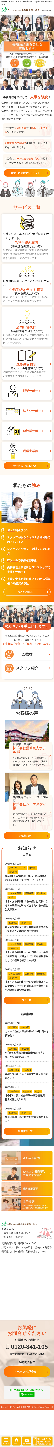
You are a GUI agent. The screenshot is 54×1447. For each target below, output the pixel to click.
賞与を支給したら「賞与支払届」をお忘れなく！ (26, 1076)
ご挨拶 (27, 654)
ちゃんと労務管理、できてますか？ (27, 1174)
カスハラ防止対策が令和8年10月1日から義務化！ (27, 1033)
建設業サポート (33, 431)
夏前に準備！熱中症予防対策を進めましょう (26, 1119)
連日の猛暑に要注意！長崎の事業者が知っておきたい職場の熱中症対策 (26, 929)
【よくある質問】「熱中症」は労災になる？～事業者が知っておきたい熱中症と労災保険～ (26, 905)
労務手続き (14, 1070)
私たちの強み (25, 592)
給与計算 (13, 872)
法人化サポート (33, 411)
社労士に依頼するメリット (25, 173)
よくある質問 (15, 893)
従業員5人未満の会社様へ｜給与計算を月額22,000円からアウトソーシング (26, 878)
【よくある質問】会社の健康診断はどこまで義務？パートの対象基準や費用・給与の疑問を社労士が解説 (26, 985)
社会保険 (27, 1070)
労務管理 (29, 944)
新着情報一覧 (25, 1131)
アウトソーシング (17, 868)
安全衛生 (41, 893)
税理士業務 (30, 451)
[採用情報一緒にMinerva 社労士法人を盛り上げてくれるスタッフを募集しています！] (27, 1204)
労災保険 (29, 893)
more (27, 238)
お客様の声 (25, 835)
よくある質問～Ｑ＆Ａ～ (27, 1158)
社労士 (32, 868)
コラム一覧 (25, 1000)
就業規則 (13, 1027)
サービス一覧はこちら (25, 466)
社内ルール (26, 923)
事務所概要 (27, 1189)
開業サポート (32, 390)
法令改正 (25, 1027)
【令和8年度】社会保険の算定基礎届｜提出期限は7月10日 (26, 1097)
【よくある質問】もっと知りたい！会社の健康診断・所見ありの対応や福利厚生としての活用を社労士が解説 (26, 956)
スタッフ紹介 (27, 668)
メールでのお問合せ (25, 1371)
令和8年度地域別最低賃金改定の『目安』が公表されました (25, 1054)
